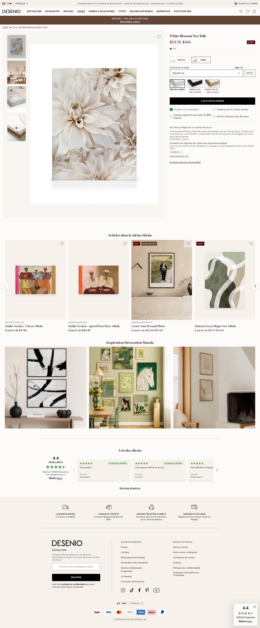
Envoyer (76, 577)
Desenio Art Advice (182, 542)
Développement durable (133, 557)
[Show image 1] (16, 46)
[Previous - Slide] (167, 86)
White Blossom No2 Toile (34, 27)
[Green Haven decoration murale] (130, 387)
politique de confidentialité (73, 584)
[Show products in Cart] (254, 11)
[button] (249, 73)
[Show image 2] (16, 72)
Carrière (125, 552)
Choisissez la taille (179, 67)
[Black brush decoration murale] (46, 387)
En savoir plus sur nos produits (185, 162)
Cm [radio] (237, 67)
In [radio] (242, 67)
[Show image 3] (16, 99)
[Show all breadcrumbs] (5, 27)
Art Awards (126, 576)
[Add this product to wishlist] (158, 36)
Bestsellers (34, 11)
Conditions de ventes (184, 557)
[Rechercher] (241, 11)
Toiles (81, 11)
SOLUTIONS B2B (182, 11)
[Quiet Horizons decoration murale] (214, 387)
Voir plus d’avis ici (130, 488)
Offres (122, 11)
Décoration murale (141, 11)
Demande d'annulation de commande (186, 573)
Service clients (180, 547)
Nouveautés (52, 11)
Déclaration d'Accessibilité (134, 562)
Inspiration (163, 11)
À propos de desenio (131, 542)
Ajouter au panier (212, 101)
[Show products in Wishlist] (247, 11)
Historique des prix (179, 156)
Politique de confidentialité (186, 568)
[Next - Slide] (257, 86)
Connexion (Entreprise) (132, 581)
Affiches (68, 11)
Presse (124, 547)
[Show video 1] (16, 128)
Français (20, 3)
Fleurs (15, 27)
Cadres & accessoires (101, 11)
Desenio (138, 619)
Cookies (177, 562)
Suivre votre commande (185, 552)
